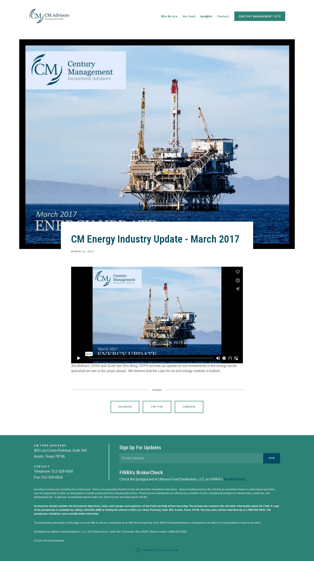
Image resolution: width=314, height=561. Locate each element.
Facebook (125, 406)
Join (271, 458)
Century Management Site (260, 16)
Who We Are (169, 16)
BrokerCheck (234, 479)
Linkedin (189, 406)
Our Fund (189, 16)
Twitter (157, 406)
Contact (223, 16)
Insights (206, 16)
